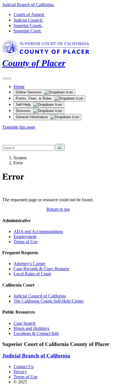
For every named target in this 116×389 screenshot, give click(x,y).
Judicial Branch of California (29, 4)
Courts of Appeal (30, 14)
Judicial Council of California (40, 296)
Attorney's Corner (29, 263)
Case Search (24, 323)
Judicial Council (29, 20)
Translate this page (18, 127)
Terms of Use (25, 241)
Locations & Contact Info (36, 333)
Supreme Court (28, 30)
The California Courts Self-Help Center (49, 301)
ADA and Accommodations (38, 231)
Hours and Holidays (31, 328)
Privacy (20, 371)
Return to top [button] (58, 209)
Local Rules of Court (32, 273)
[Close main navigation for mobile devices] (9, 78)
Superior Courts (29, 25)
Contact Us (24, 366)
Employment (25, 236)
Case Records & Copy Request (41, 268)
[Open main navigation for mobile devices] (4, 78)
